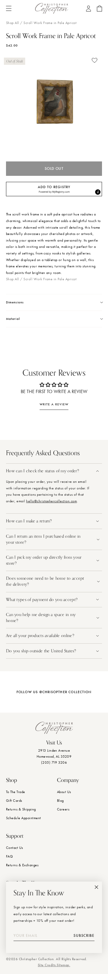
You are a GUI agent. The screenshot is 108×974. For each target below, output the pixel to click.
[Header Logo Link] (51, 8)
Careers (63, 809)
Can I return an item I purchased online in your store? (43, 539)
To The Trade (15, 792)
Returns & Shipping (21, 809)
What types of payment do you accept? (41, 599)
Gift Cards (14, 800)
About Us (64, 792)
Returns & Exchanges (22, 865)
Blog (60, 800)
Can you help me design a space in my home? (41, 617)
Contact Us (14, 848)
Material (13, 319)
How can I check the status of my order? (42, 470)
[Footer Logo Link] (54, 728)
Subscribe (84, 935)
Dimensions (15, 302)
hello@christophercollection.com (51, 501)
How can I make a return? (29, 521)
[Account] (88, 8)
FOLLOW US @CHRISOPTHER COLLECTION (54, 692)
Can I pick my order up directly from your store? (43, 560)
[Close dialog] (96, 887)
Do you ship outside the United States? (41, 651)
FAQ (9, 856)
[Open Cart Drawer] (99, 8)
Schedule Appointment (23, 818)
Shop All (12, 23)
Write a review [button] (54, 404)
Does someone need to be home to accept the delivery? (45, 581)
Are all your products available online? (40, 635)
